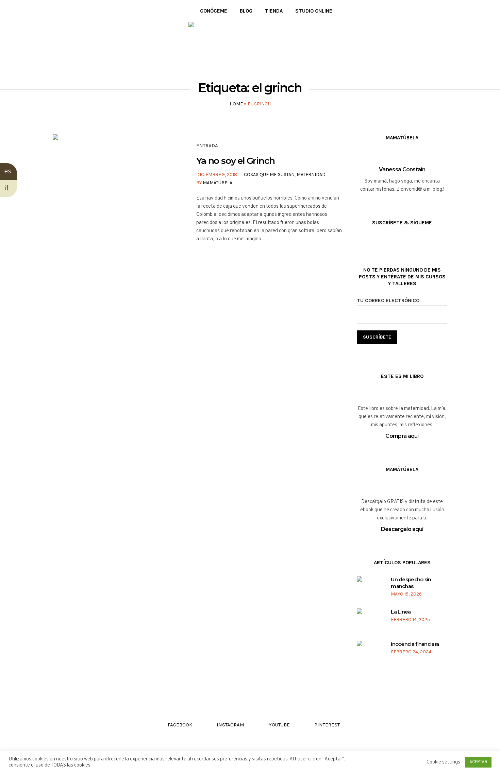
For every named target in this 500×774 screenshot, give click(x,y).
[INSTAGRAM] (65, 11)
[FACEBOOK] (55, 11)
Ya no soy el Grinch (235, 160)
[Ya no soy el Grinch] (111, 193)
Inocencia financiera (415, 644)
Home (236, 104)
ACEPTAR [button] (478, 762)
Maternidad (311, 174)
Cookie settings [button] (443, 762)
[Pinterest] (85, 11)
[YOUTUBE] (75, 11)
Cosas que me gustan (269, 174)
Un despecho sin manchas (411, 582)
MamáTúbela (217, 183)
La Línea (401, 611)
